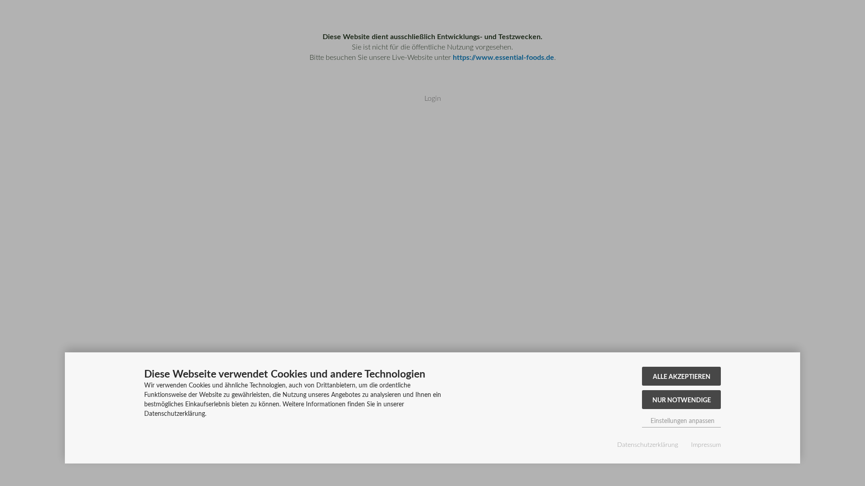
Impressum (706, 444)
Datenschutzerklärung (647, 444)
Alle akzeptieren (681, 376)
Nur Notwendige (681, 399)
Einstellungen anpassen (682, 420)
